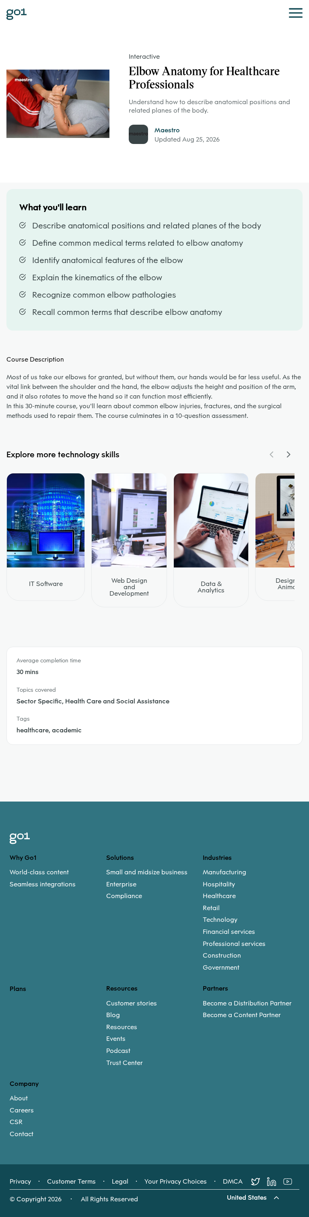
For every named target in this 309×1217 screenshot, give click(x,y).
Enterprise (121, 884)
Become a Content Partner (242, 1015)
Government (221, 967)
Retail (211, 908)
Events (116, 1038)
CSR (16, 1122)
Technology (220, 919)
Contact (21, 1134)
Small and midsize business (146, 872)
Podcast (118, 1050)
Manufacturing (224, 872)
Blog (113, 1015)
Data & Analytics (211, 587)
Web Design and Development (129, 587)
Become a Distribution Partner (247, 1003)
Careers (22, 1110)
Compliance (124, 896)
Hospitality (219, 884)
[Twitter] (259, 1181)
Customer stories (131, 1003)
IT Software (46, 584)
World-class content (39, 872)
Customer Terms (71, 1181)
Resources (121, 1027)
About (19, 1098)
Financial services (229, 931)
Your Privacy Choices (175, 1181)
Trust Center (124, 1063)
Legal (120, 1181)
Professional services (234, 943)
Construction (222, 955)
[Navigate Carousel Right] (288, 454)
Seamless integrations (43, 884)
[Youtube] (291, 1181)
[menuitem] (58, 878)
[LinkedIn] (275, 1181)
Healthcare (219, 896)
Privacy (20, 1181)
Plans (18, 988)
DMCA (233, 1181)
